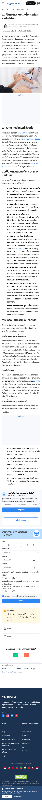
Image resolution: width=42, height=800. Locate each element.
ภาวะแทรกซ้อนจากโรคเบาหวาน (20, 9)
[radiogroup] (21, 545)
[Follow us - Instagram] (7, 715)
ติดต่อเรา (24, 751)
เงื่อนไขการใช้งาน (7, 735)
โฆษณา (24, 747)
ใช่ (6, 578)
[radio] (3, 578)
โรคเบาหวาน (5, 9)
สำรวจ (4, 724)
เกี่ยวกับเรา (25, 735)
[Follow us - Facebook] (3, 715)
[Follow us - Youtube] (16, 715)
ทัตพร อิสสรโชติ (12, 31)
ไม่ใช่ (13, 578)
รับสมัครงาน (25, 743)
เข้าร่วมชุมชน (21, 520)
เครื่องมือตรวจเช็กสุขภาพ (30, 724)
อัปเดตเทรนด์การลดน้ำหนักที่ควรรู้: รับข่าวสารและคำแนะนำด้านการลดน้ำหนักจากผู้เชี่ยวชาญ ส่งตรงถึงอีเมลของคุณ (21, 596)
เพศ (3, 541)
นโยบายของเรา (18, 797)
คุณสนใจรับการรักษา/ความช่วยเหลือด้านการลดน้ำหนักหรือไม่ (20, 573)
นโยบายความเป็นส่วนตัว (9, 739)
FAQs (4, 756)
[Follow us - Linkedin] (12, 715)
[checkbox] (3, 596)
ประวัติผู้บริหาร (26, 739)
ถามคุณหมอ (21, 509)
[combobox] (35, 560)
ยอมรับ (7, 797)
